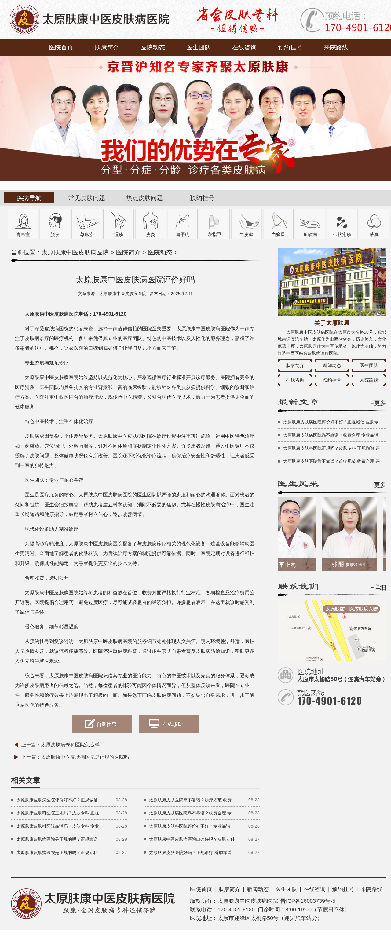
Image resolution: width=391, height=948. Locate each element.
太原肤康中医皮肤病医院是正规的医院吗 (85, 756)
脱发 (55, 234)
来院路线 (336, 47)
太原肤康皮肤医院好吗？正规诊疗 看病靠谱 (190, 852)
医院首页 (61, 47)
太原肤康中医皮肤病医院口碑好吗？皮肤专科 (192, 839)
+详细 (378, 587)
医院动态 (153, 47)
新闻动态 (332, 365)
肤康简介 (107, 47)
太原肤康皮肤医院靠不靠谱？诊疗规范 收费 (190, 799)
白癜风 (278, 234)
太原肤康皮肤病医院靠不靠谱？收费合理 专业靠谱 (330, 435)
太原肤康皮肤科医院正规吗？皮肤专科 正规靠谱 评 (331, 448)
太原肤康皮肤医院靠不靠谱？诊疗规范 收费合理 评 (331, 461)
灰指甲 (214, 234)
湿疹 (118, 234)
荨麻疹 (87, 234)
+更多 (378, 403)
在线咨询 (244, 47)
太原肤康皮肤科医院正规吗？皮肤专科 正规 (57, 813)
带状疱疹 (342, 234)
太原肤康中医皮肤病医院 (75, 252)
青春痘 (23, 234)
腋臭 (374, 234)
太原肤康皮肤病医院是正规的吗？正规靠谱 (57, 839)
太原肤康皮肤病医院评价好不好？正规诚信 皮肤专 (330, 421)
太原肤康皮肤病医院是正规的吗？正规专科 (57, 852)
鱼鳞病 (310, 234)
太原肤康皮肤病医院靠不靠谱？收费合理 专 (190, 813)
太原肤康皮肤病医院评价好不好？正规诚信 (57, 799)
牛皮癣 (246, 234)
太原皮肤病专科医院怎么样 (70, 744)
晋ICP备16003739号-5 (307, 901)
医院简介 (128, 252)
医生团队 (198, 47)
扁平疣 (182, 234)
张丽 (335, 564)
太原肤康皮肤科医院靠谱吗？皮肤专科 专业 (57, 826)
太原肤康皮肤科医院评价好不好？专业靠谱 (189, 826)
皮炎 (150, 234)
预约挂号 (290, 47)
